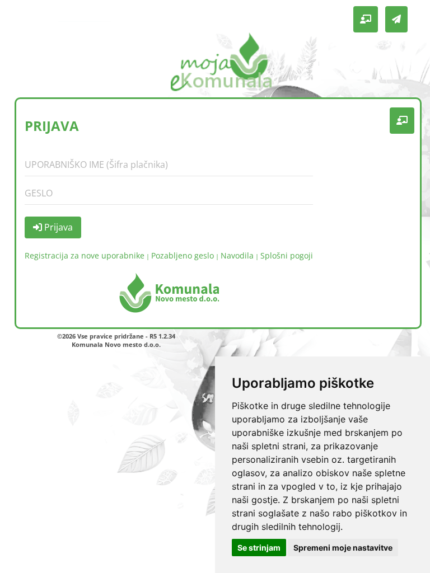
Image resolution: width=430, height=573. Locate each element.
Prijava (57, 227)
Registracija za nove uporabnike (84, 255)
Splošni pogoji (286, 255)
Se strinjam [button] (259, 547)
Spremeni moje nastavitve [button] (342, 547)
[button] (365, 19)
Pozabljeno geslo (182, 255)
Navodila (237, 255)
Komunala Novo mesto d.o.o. (116, 344)
